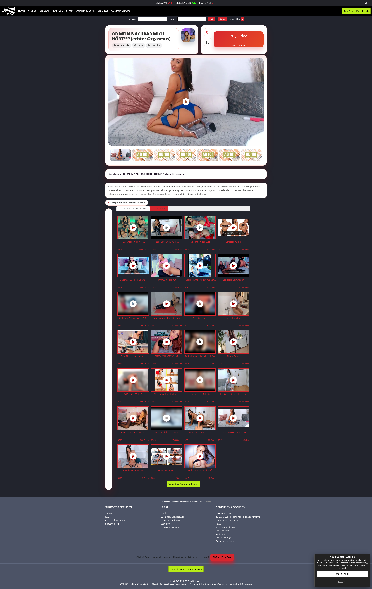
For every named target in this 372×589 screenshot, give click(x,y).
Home (21, 10)
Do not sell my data (225, 541)
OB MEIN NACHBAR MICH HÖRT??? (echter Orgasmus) (233, 432)
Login (211, 19)
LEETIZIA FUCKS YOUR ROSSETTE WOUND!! (166, 242)
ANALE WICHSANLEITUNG (133, 432)
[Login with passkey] (242, 19)
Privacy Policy (222, 530)
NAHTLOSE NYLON (167, 470)
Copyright (165, 523)
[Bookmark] (208, 42)
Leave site (342, 582)
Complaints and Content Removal (186, 569)
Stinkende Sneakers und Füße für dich (133, 318)
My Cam (44, 10)
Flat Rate (57, 10)
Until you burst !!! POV (200, 432)
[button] (186, 174)
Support (109, 513)
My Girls (103, 10)
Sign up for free (356, 11)
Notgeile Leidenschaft (133, 470)
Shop (69, 10)
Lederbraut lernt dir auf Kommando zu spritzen (200, 470)
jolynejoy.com (193, 580)
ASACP (219, 523)
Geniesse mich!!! (233, 242)
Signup (222, 19)
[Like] (208, 32)
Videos (32, 10)
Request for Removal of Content (183, 484)
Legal (163, 513)
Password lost (234, 19)
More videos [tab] (159, 208)
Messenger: (186, 3)
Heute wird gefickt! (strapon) (166, 318)
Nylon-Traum (233, 356)
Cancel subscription (170, 520)
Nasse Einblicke (233, 318)
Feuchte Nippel (200, 318)
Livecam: (164, 3)
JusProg (208, 501)
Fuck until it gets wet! (200, 242)
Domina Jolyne (85, 10)
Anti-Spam (221, 534)
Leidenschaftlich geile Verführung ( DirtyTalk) (133, 242)
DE (366, 2)
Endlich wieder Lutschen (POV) (200, 356)
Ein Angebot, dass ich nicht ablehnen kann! (233, 394)
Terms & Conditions (225, 527)
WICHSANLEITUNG (133, 394)
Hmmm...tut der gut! (167, 280)
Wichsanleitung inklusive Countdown (166, 394)
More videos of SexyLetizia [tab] (133, 208)
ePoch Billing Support (115, 520)
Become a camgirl (224, 513)
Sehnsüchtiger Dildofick (199, 394)
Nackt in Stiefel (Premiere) (166, 432)
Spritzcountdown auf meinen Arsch (200, 280)
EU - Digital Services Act (172, 516)
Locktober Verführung (233, 280)
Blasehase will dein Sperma (133, 280)
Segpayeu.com (112, 523)
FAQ (107, 516)
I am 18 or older (342, 573)
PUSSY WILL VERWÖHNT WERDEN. (166, 356)
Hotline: (207, 3)
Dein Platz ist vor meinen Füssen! (133, 356)
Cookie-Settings (223, 537)
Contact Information (170, 527)
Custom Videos (120, 10)
